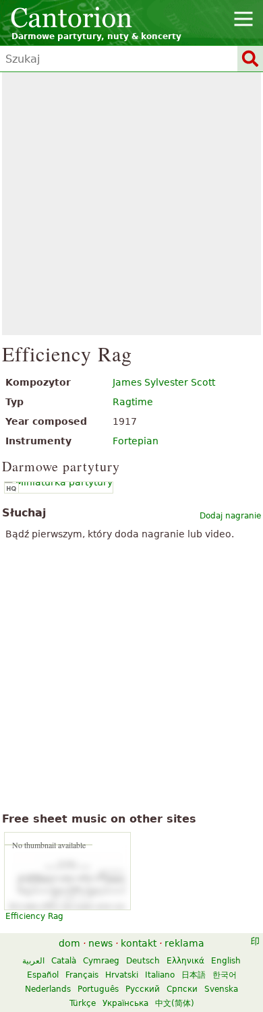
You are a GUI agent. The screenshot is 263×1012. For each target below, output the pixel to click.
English (226, 960)
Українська (125, 1003)
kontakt (138, 943)
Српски (182, 989)
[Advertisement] (131, 203)
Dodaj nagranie (230, 515)
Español (43, 975)
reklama (184, 943)
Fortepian (135, 441)
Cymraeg (101, 960)
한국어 (224, 975)
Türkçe (82, 1003)
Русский (142, 989)
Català (63, 960)
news (100, 943)
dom (69, 943)
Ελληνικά (185, 960)
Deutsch (143, 960)
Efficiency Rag (34, 916)
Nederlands (48, 989)
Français (81, 975)
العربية (33, 960)
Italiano (160, 975)
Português (98, 989)
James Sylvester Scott (164, 382)
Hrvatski (121, 975)
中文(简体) (174, 1003)
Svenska (221, 989)
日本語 (193, 975)
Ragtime (133, 401)
